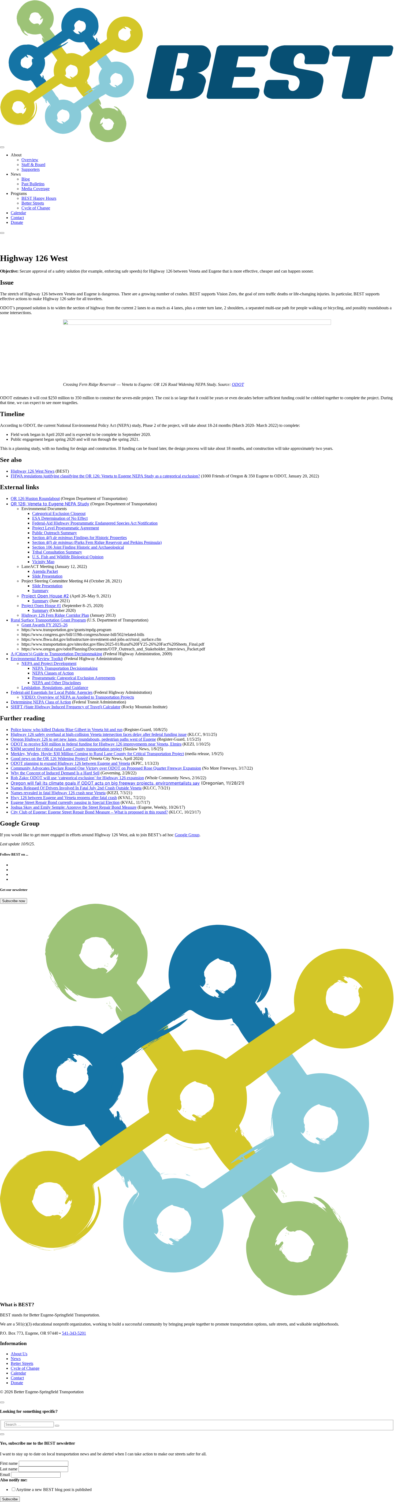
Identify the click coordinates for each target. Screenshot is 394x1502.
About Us (19, 1354)
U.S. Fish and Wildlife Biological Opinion (67, 557)
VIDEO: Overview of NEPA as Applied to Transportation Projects (77, 697)
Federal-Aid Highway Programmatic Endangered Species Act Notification (95, 523)
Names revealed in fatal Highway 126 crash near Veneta (58, 792)
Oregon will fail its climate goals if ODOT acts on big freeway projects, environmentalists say (105, 783)
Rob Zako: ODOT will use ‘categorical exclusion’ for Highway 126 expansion (77, 778)
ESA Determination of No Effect (60, 518)
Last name (8, 1469)
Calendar (18, 212)
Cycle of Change (35, 208)
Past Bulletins (32, 184)
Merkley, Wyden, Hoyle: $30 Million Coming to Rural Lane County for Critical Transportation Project (97, 753)
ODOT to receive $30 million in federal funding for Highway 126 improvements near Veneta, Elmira (96, 744)
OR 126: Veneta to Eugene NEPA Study (50, 503)
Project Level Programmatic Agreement (65, 528)
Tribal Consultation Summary (57, 552)
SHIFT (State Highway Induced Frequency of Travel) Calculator (65, 707)
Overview (29, 159)
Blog (25, 179)
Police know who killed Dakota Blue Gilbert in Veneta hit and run (66, 729)
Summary (40, 590)
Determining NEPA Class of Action (41, 702)
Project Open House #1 (41, 605)
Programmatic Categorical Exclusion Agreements (73, 678)
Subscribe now (13, 901)
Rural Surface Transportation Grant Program (48, 620)
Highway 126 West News (32, 471)
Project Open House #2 (45, 595)
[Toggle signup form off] (2, 1434)
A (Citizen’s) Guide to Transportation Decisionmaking (56, 654)
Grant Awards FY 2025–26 (44, 625)
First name (9, 1463)
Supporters (30, 169)
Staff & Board (33, 164)
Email (5, 1474)
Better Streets (32, 203)
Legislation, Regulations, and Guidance (54, 687)
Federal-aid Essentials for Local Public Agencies (51, 692)
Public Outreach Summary (54, 532)
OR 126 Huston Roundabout (35, 498)
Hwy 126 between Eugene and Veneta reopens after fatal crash (64, 797)
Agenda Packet (45, 571)
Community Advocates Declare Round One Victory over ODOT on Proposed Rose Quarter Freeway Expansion (106, 768)
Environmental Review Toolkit (37, 658)
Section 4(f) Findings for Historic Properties (79, 537)
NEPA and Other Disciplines (56, 682)
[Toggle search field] (2, 233)
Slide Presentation (47, 576)
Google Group (187, 835)
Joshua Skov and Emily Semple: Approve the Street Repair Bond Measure (73, 807)
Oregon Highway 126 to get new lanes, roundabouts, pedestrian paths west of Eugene (83, 739)
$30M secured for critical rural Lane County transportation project (66, 749)
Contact (17, 217)
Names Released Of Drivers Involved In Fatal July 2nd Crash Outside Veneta (76, 788)
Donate (17, 222)
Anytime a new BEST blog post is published (54, 1489)
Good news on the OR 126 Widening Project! (49, 758)
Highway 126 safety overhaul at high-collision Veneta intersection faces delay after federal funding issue (99, 734)
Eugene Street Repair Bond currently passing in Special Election (65, 802)
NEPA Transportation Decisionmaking (65, 668)
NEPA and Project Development (48, 663)
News (16, 1358)
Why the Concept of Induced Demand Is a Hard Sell (55, 773)
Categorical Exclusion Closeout (59, 513)
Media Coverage (35, 188)
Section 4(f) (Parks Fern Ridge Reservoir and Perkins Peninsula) (97, 542)
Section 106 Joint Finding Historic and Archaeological (78, 547)
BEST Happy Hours (38, 198)
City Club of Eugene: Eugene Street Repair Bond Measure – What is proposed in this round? (89, 812)
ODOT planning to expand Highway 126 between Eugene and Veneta (70, 763)
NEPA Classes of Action (53, 673)
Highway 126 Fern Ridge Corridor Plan (55, 615)
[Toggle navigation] (2, 147)
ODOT (238, 384)
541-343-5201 (74, 1333)
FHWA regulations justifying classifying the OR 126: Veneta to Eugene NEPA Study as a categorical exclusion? (105, 476)
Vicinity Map (43, 561)
